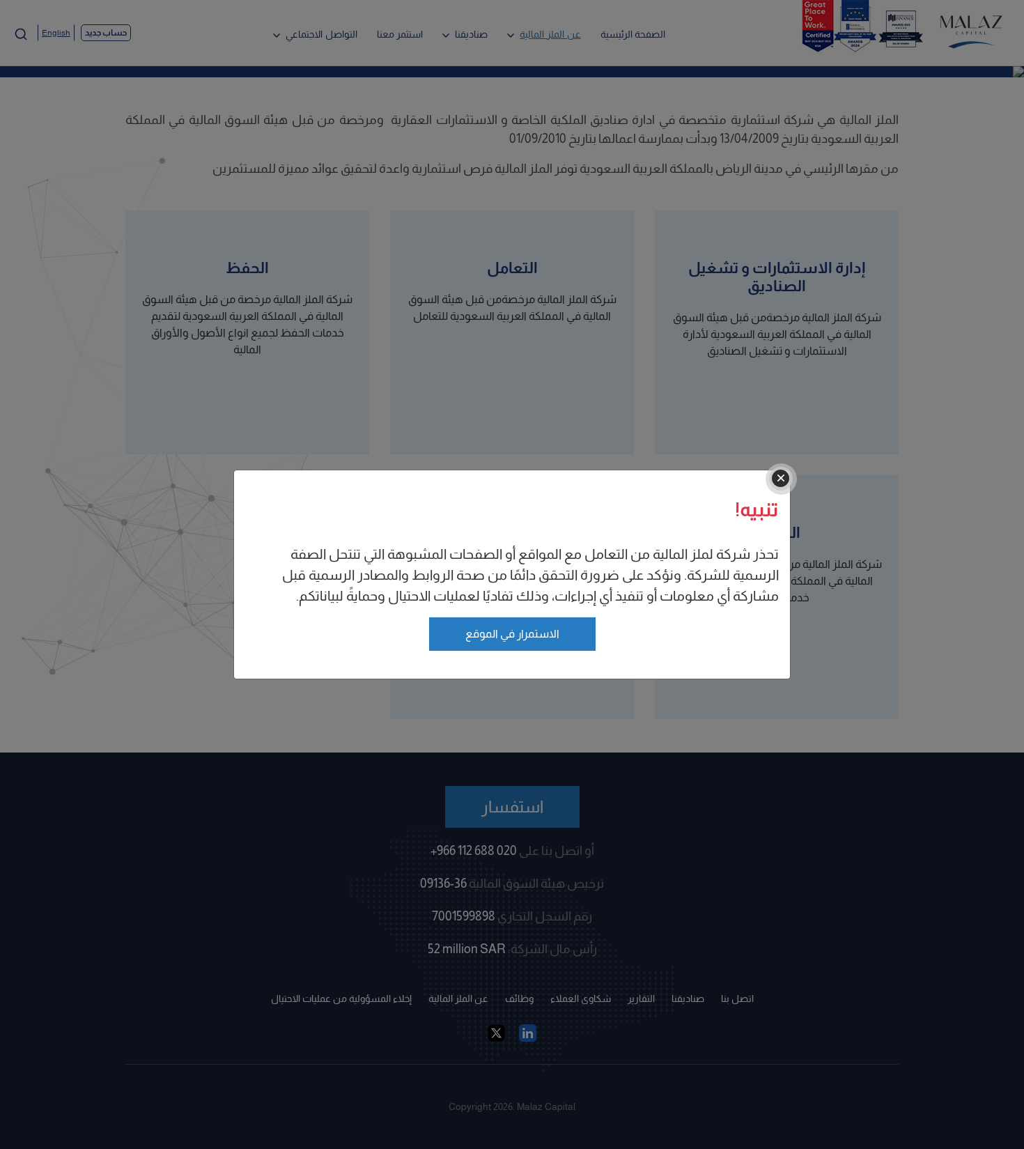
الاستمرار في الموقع (512, 634)
